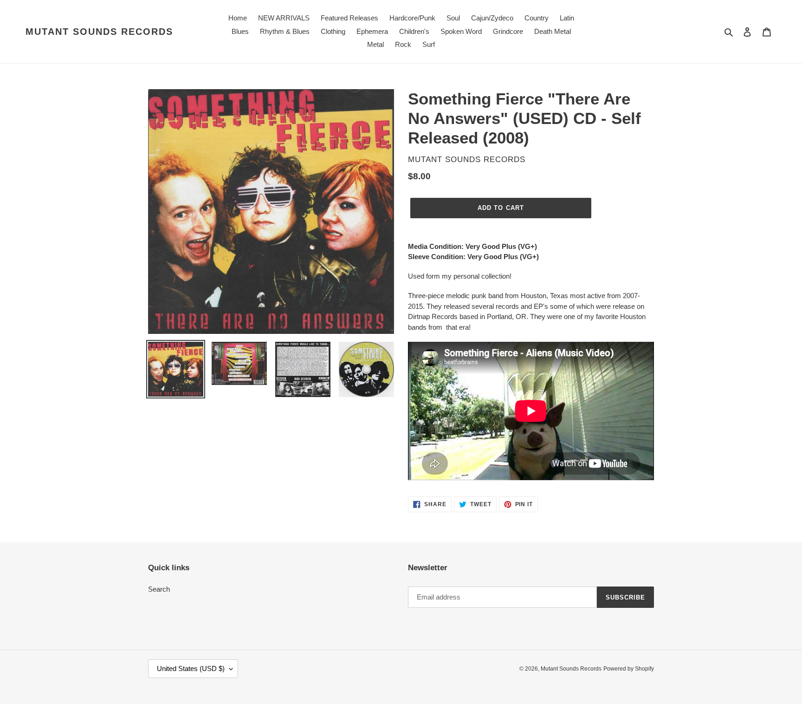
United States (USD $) (191, 668)
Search (159, 589)
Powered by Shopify (628, 668)
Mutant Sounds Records (99, 31)
